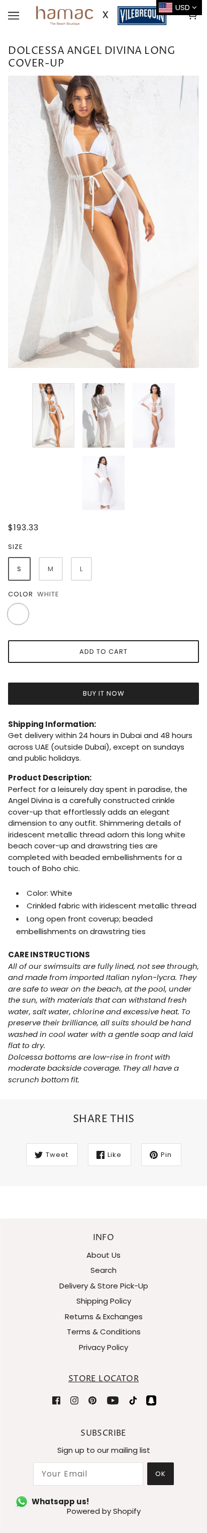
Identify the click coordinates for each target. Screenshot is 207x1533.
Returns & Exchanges (104, 1316)
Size (15, 546)
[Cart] (193, 15)
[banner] (101, 15)
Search (103, 1270)
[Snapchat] (151, 1400)
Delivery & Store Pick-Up (103, 1285)
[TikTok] (133, 1400)
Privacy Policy (103, 1347)
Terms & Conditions (104, 1331)
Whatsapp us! (60, 1501)
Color (20, 594)
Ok (160, 1474)
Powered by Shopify (104, 1511)
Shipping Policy (103, 1301)
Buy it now (104, 693)
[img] (56, 1400)
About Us (103, 1255)
